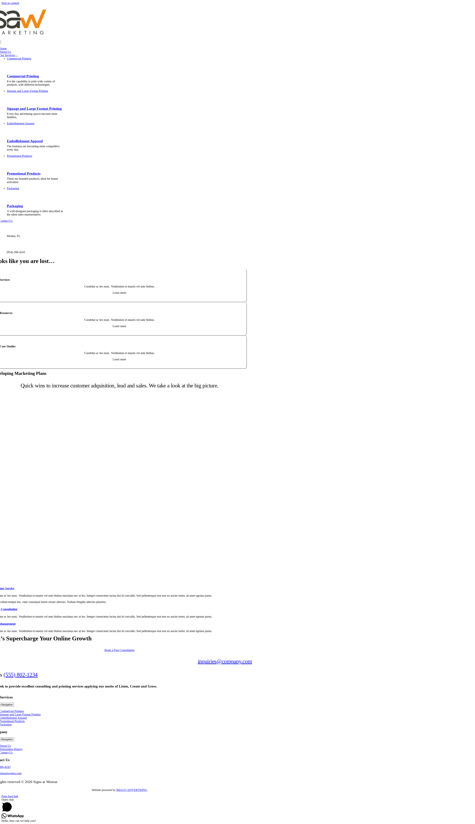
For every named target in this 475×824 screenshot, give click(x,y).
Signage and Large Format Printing (34, 109)
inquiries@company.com (225, 661)
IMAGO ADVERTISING (131, 790)
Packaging (15, 206)
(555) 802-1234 (21, 675)
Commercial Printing (23, 76)
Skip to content (10, 3)
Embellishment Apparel (25, 141)
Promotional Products (23, 173)
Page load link (9, 796)
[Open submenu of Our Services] (16, 56)
